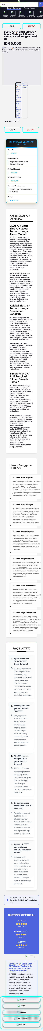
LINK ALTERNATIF (23, 1018)
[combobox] (19, 4)
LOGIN (12, 26)
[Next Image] (39, 66)
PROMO (23, 1000)
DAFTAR (31, 26)
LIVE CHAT (22, 1024)
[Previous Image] (4, 66)
